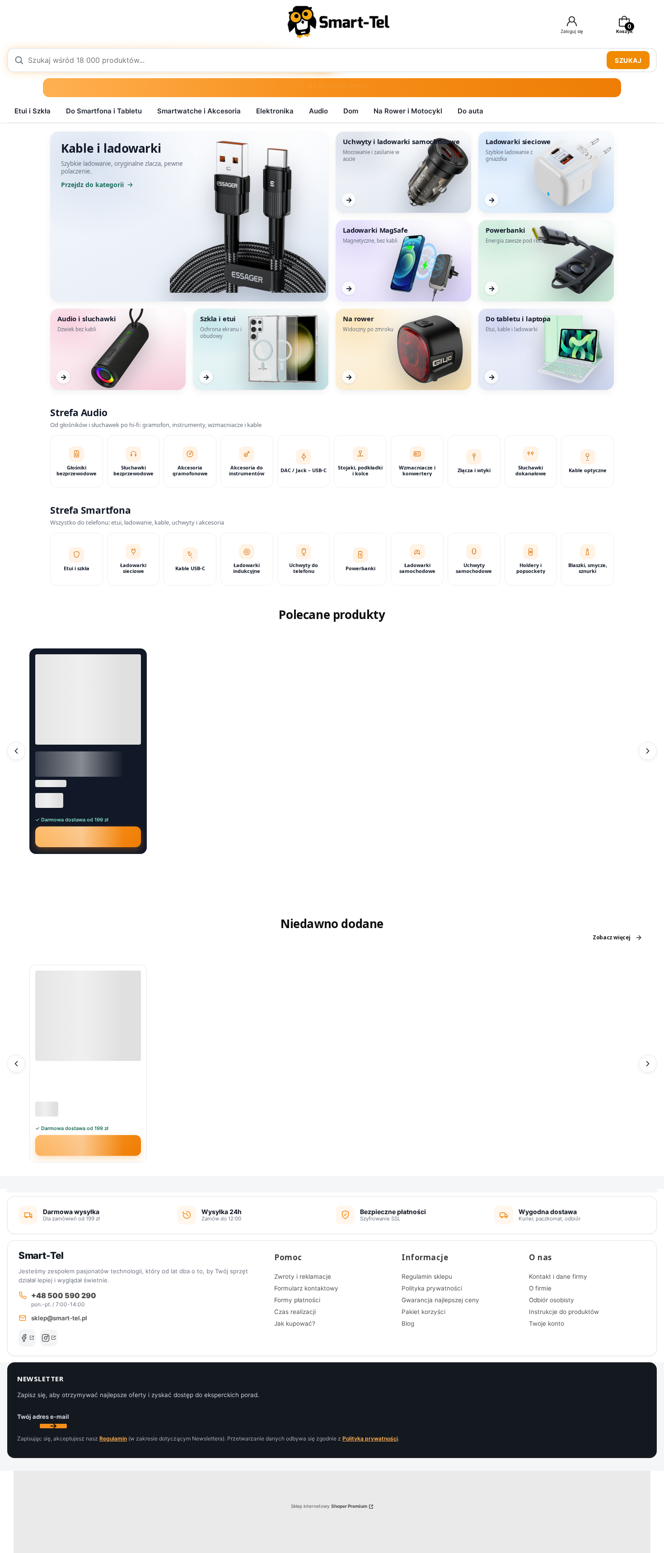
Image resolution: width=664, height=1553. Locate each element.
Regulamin (113, 1438)
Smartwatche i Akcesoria (199, 111)
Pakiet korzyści (423, 1311)
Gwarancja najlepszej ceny (440, 1300)
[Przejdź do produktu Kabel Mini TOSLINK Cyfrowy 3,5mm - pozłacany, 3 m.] (88, 699)
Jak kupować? (294, 1323)
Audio (318, 111)
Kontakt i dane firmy (558, 1276)
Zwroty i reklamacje (302, 1276)
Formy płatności (297, 1300)
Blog (408, 1323)
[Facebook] (27, 1338)
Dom (350, 111)
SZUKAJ (628, 60)
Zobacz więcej (612, 937)
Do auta (470, 111)
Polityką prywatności (370, 1438)
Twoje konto (546, 1323)
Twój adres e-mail (43, 1416)
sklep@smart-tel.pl (59, 1318)
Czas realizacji (295, 1311)
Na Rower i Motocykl (408, 111)
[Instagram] (48, 1338)
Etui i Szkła (32, 111)
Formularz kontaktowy (306, 1288)
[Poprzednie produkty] (16, 751)
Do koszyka (94, 836)
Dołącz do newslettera (53, 1426)
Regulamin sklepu (427, 1276)
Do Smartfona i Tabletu (104, 111)
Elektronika (275, 111)
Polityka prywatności (432, 1288)
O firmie (540, 1288)
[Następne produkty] (648, 751)
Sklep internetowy (329, 1506)
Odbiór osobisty (551, 1300)
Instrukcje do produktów (564, 1311)
